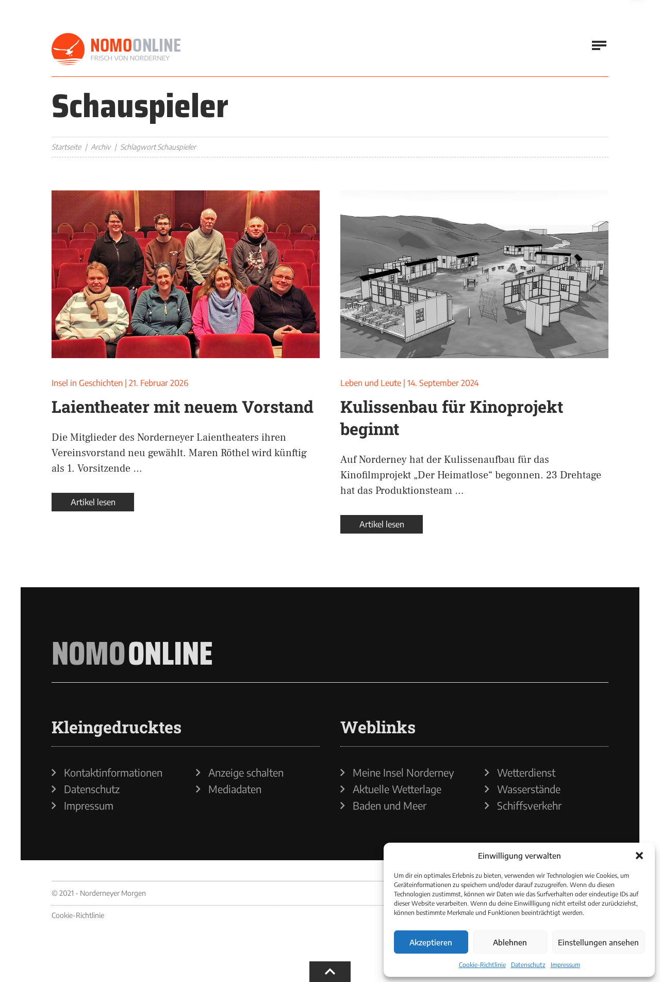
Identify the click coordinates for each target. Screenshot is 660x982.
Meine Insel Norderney (403, 772)
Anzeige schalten (246, 772)
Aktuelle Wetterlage (397, 789)
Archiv (100, 146)
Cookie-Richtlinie (482, 965)
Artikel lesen (93, 502)
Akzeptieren (430, 942)
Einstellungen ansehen (598, 942)
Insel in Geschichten (87, 383)
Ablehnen (510, 942)
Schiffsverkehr (529, 805)
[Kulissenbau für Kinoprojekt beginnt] (474, 274)
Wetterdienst (526, 772)
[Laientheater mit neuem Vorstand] (186, 274)
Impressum (565, 965)
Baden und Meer (389, 805)
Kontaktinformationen (113, 772)
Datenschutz (528, 965)
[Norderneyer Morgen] (116, 49)
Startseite (66, 146)
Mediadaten (234, 789)
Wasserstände (528, 789)
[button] (639, 855)
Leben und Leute (370, 383)
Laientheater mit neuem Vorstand (183, 406)
